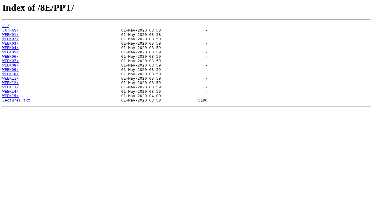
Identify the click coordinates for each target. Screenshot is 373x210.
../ (5, 26)
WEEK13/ (10, 87)
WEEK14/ (10, 91)
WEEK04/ (10, 48)
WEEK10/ (10, 74)
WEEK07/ (10, 61)
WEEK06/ (10, 56)
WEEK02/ (10, 39)
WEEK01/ (10, 34)
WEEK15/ (10, 96)
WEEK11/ (10, 78)
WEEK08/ (10, 65)
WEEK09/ (10, 69)
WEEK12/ (10, 82)
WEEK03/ (10, 43)
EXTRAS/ (10, 30)
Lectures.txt (16, 100)
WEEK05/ (10, 52)
